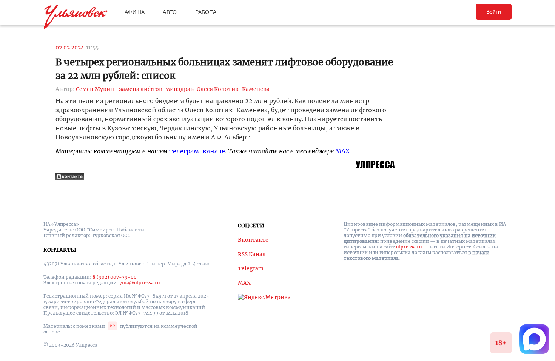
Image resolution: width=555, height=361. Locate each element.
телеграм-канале (197, 151)
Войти (493, 12)
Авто (170, 12)
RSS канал (252, 254)
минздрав (179, 89)
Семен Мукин (95, 89)
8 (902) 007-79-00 (114, 277)
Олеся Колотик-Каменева (233, 89)
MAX (342, 151)
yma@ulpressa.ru (139, 282)
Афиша (135, 12)
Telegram (251, 268)
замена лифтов (140, 89)
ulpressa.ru (409, 247)
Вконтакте (253, 239)
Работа (206, 12)
